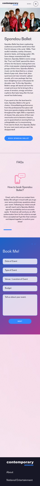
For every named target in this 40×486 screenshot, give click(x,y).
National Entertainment (19, 480)
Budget (8, 288)
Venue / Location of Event (16, 279)
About (9, 472)
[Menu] (35, 3)
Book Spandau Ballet (18, 138)
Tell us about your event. (15, 297)
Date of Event (11, 261)
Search (29, 3)
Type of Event (11, 270)
